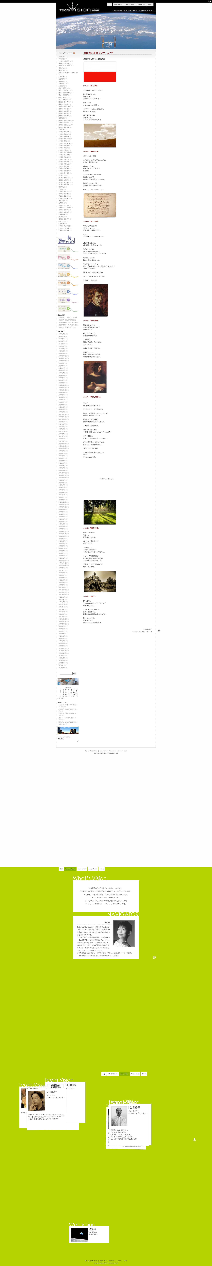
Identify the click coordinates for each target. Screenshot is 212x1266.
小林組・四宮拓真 (64, 159)
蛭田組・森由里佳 (64, 122)
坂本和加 (61, 81)
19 (71, 694)
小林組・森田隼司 (64, 166)
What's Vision (93, 751)
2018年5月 (62, 402)
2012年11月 (62, 563)
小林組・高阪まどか (65, 152)
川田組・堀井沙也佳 (65, 226)
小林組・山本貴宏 (64, 171)
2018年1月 (62, 412)
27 (74, 696)
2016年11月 (62, 446)
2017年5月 (62, 431)
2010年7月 (62, 631)
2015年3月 (62, 495)
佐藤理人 (61, 68)
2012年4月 (62, 580)
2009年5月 (62, 665)
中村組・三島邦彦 (64, 63)
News (119, 751)
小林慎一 (61, 129)
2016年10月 (62, 448)
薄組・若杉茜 (63, 97)
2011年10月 (62, 594)
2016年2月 (62, 468)
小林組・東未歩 (63, 134)
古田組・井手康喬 (64, 205)
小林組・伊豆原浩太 (65, 138)
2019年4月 (62, 375)
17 (66, 694)
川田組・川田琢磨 (64, 228)
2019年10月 (62, 361)
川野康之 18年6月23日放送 (67, 713)
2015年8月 (62, 482)
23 (63, 696)
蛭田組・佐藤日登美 (65, 120)
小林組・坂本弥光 (64, 132)
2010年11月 (62, 621)
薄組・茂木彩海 (63, 99)
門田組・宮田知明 (64, 191)
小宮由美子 (62, 214)
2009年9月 (62, 655)
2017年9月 (62, 421)
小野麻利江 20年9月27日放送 (68, 317)
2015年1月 (62, 499)
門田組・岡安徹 (63, 194)
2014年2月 (62, 526)
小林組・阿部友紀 (64, 150)
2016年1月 (62, 470)
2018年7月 (62, 397)
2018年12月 (62, 385)
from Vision (112, 751)
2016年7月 (62, 456)
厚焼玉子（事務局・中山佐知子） (69, 72)
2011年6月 (62, 604)
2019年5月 (62, 373)
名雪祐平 (149, 629)
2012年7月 (62, 573)
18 (68, 694)
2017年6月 (62, 429)
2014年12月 (62, 502)
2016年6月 (62, 458)
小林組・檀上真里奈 (65, 155)
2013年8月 (62, 541)
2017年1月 (62, 441)
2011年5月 (62, 607)
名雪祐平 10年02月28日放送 (94, 59)
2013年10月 (62, 536)
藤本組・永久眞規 (64, 116)
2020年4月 (62, 346)
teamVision (124, 1074)
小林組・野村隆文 (64, 173)
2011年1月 (62, 616)
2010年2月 (62, 643)
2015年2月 (62, 497)
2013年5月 (62, 548)
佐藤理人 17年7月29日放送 (67, 722)
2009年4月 (62, 668)
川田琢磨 (61, 223)
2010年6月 (62, 633)
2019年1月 (62, 382)
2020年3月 (62, 348)
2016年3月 (62, 465)
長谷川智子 (62, 200)
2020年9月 (62, 334)
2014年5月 (62, 519)
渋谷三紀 (61, 221)
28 (76, 696)
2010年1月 (62, 646)
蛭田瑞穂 (61, 118)
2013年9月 (62, 538)
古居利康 (61, 79)
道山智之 (61, 187)
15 (60, 694)
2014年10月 (62, 507)
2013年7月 (62, 543)
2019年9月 (62, 363)
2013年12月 (62, 531)
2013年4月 (62, 551)
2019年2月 (62, 380)
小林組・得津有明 (64, 164)
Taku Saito (61, 739)
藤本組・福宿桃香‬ (64, 111)
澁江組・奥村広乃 (64, 178)
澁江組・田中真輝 (64, 182)
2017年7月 (62, 426)
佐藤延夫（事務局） (65, 66)
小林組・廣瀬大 (63, 141)
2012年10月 (62, 565)
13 (74, 693)
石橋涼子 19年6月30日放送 (67, 709)
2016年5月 (62, 460)
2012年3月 (62, 582)
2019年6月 (62, 370)
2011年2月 (62, 614)
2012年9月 (62, 568)
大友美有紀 (62, 83)
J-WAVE (101, 901)
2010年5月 (62, 636)
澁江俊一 (61, 175)
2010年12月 (62, 619)
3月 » (62, 698)
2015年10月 (62, 478)
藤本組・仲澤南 (63, 113)
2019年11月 (62, 358)
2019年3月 (62, 378)
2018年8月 (62, 395)
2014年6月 (62, 516)
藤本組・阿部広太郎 (65, 106)
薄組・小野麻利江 (64, 90)
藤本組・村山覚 (63, 104)
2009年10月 (62, 653)
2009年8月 (62, 658)
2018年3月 (62, 407)
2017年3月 (62, 436)
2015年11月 (62, 475)
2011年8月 (62, 599)
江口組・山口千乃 (64, 219)
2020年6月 (62, 341)
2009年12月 (62, 648)
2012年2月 (62, 585)
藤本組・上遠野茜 (64, 109)
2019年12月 (62, 356)
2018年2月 (62, 409)
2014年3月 (62, 524)
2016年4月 (62, 463)
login (209, 1)
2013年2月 (62, 555)
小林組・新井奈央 (64, 136)
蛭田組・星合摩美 (64, 127)
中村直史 (61, 59)
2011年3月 (62, 612)
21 (76, 694)
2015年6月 (62, 487)
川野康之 (61, 77)
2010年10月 (62, 624)
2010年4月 (62, 638)
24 (66, 696)
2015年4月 (62, 492)
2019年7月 (62, 368)
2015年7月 (62, 485)
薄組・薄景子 (63, 88)
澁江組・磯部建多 (64, 184)
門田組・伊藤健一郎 (65, 198)
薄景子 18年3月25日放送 (66, 718)
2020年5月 (62, 344)
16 (63, 694)
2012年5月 (62, 577)
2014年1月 (62, 529)
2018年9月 (62, 392)
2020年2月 (62, 351)
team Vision (103, 751)
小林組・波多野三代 (65, 143)
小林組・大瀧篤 (63, 148)
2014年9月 (62, 509)
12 (71, 693)
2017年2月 (62, 439)
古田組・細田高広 (64, 212)
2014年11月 (62, 504)
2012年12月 (62, 560)
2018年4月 (62, 404)
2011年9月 (62, 597)
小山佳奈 (61, 86)
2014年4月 (62, 521)
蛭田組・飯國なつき (65, 125)
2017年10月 (62, 419)
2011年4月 (62, 609)
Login (125, 751)
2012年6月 (62, 575)
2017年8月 (62, 424)
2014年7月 (62, 514)
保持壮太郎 (62, 70)
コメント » (148, 631)
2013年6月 (62, 546)
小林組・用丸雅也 (64, 168)
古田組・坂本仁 (63, 210)
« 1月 (59, 698)
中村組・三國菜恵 (64, 61)
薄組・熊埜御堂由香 (65, 93)
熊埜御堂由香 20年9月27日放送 (68, 322)
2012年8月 (62, 570)
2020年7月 (62, 339)
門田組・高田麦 (63, 196)
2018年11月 (62, 387)
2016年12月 (62, 443)
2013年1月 (62, 558)
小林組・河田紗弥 (64, 161)
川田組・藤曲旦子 (64, 230)
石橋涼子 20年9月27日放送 (67, 320)
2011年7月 (62, 602)
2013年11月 (62, 534)
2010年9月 (62, 626)
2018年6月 (62, 400)
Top (86, 751)
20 (74, 694)
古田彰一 (61, 203)
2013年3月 (62, 553)
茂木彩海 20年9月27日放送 (67, 327)
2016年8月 (62, 453)
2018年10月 (62, 390)
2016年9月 (62, 451)
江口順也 (61, 216)
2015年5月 (62, 490)
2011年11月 (62, 592)
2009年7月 (62, 660)
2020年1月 (62, 353)
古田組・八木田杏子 (65, 207)
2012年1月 (62, 587)
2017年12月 (62, 414)
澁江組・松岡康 (63, 180)
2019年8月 (62, 365)
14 (76, 693)
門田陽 (61, 189)
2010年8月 (62, 629)
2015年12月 (62, 473)
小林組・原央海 (63, 157)
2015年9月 (62, 480)
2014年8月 (62, 512)
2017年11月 (62, 417)
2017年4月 (62, 434)
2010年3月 (62, 641)
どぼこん (61, 724)
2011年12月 (62, 590)
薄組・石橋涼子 (63, 95)
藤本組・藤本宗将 (64, 102)
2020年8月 (62, 336)
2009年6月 (62, 663)
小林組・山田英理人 (65, 145)
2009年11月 (62, 650)
